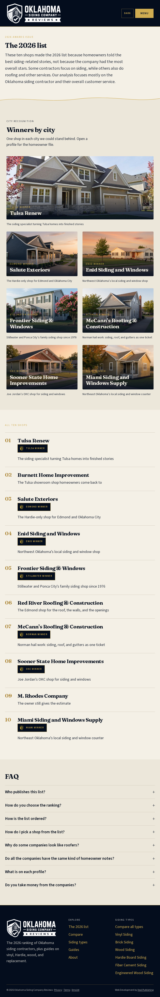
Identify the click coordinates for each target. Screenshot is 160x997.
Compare (76, 934)
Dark (127, 13)
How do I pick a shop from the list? (35, 832)
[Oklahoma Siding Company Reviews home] (62, 13)
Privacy (58, 990)
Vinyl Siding (124, 934)
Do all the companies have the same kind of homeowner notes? (59, 858)
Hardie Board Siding (130, 957)
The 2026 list (79, 926)
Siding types (78, 942)
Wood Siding (125, 949)
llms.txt (75, 990)
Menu (144, 13)
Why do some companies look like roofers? (42, 845)
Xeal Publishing (146, 990)
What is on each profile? (25, 872)
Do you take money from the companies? (40, 885)
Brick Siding (124, 942)
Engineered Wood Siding (134, 973)
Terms (67, 990)
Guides (74, 949)
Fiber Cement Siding (130, 965)
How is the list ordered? (25, 819)
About (73, 957)
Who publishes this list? (25, 792)
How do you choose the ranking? (33, 805)
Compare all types (129, 926)
